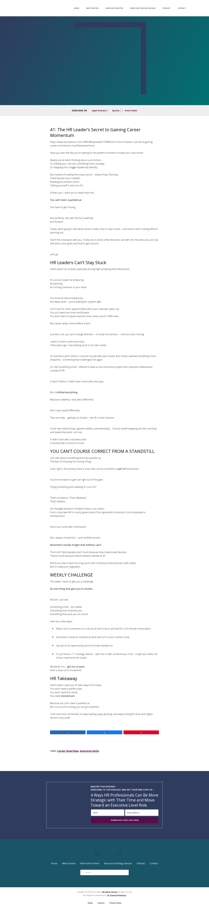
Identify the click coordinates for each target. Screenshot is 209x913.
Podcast (167, 8)
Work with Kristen (114, 8)
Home (76, 8)
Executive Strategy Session (142, 8)
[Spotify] (112, 853)
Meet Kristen (92, 8)
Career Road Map (68, 751)
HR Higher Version (110, 892)
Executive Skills (89, 751)
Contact (182, 8)
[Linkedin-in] (90, 853)
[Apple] (104, 853)
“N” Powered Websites (116, 895)
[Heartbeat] (119, 853)
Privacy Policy (115, 903)
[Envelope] (97, 853)
